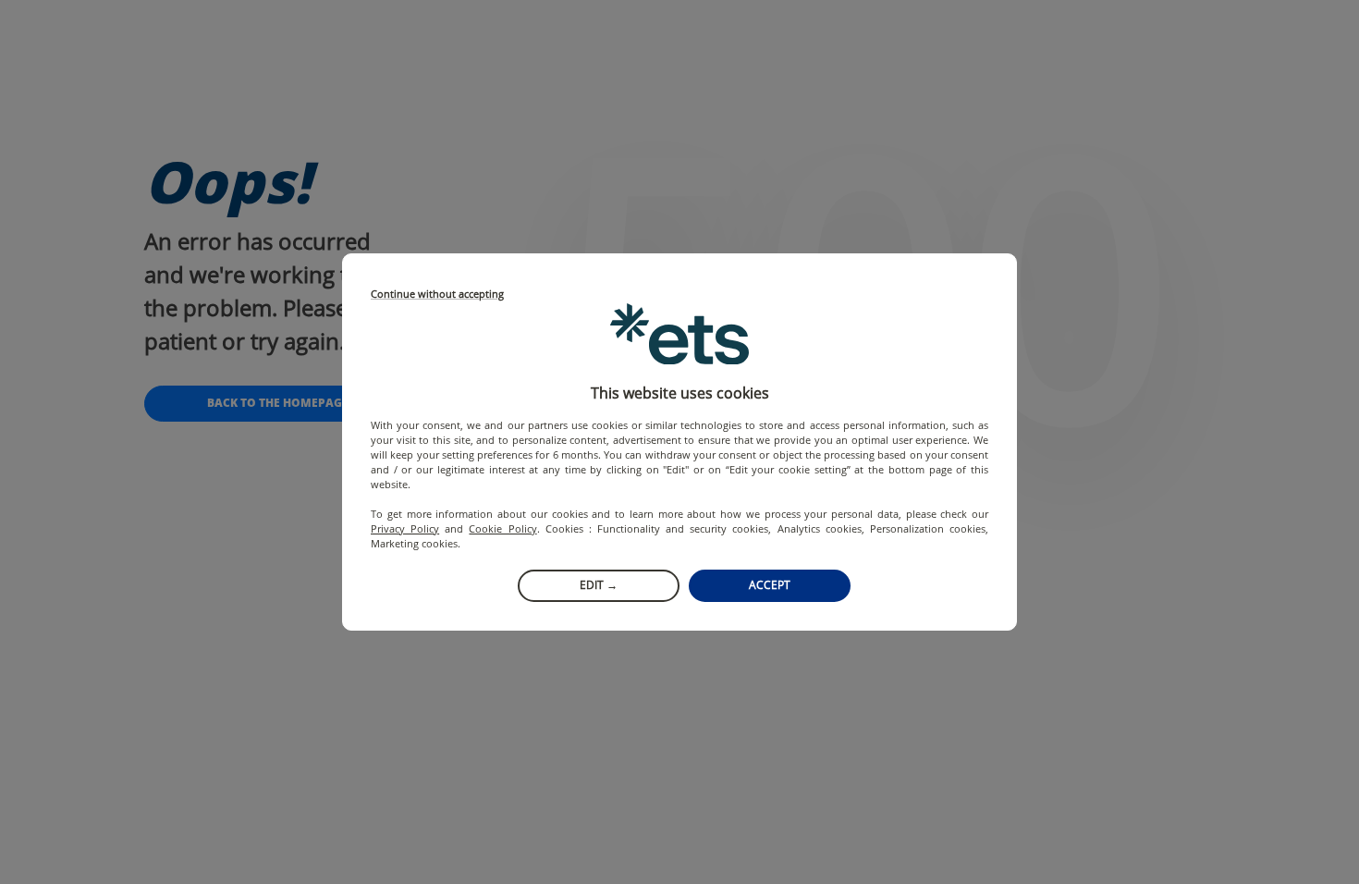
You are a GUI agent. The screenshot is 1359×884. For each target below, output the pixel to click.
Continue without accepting (437, 295)
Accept (769, 585)
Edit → (599, 585)
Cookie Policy (502, 528)
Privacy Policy (405, 528)
